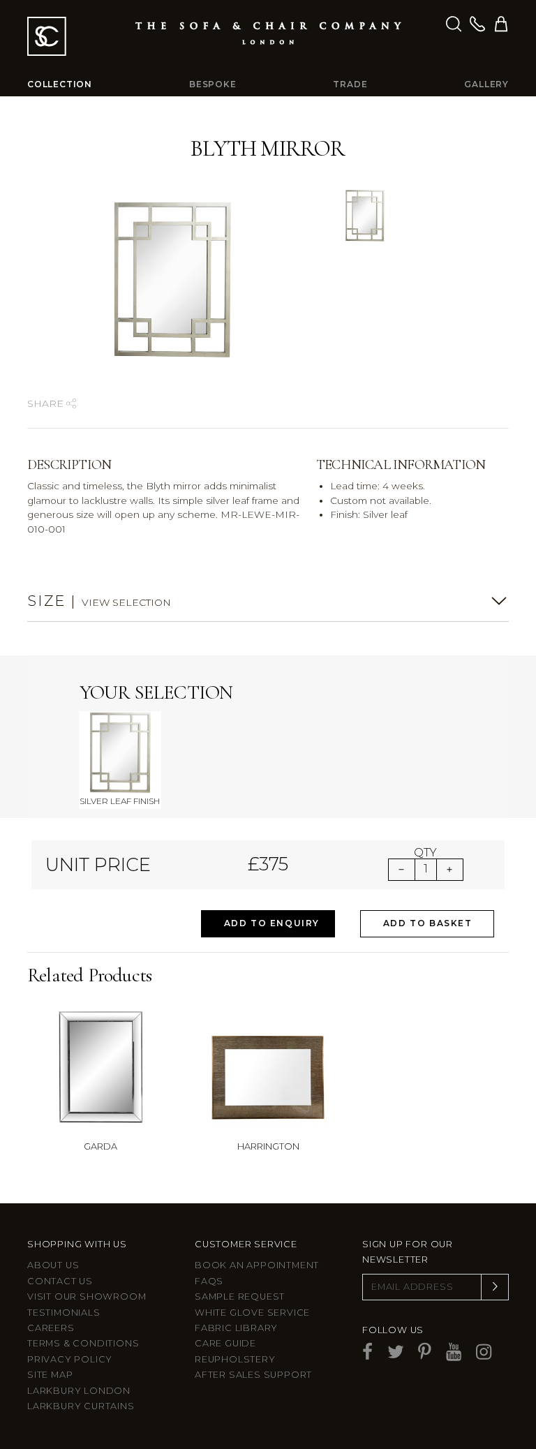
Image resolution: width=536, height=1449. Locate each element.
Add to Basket (427, 923)
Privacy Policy (69, 1359)
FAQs (209, 1281)
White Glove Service (252, 1312)
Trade (350, 84)
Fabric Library (236, 1328)
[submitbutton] (495, 1287)
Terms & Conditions (83, 1343)
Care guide (225, 1343)
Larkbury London (79, 1390)
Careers (51, 1328)
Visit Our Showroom (86, 1296)
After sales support (253, 1374)
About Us (53, 1265)
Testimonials (63, 1312)
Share (46, 403)
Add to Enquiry (272, 923)
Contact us (60, 1281)
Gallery (486, 84)
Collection (59, 84)
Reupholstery (235, 1359)
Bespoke (213, 84)
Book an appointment (257, 1265)
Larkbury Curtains (81, 1406)
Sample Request (240, 1296)
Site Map (50, 1374)
